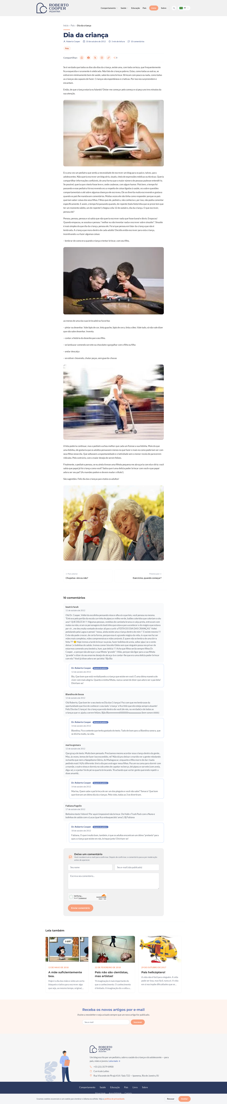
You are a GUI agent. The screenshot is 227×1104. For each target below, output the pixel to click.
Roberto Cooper (73, 41)
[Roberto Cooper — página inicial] (53, 8)
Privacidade (100, 1093)
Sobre (163, 8)
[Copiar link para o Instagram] (101, 57)
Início (65, 25)
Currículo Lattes (101, 1071)
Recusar (170, 1099)
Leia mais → (114, 1061)
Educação (135, 8)
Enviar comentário (80, 908)
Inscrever (138, 1022)
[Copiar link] (108, 57)
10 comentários (137, 41)
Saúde (123, 8)
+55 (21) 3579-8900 (103, 1066)
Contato (128, 1093)
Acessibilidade (115, 1093)
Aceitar (184, 1099)
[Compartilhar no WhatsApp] (81, 57)
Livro (153, 8)
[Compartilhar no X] (95, 57)
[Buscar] (173, 8)
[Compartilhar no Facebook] (88, 57)
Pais (144, 8)
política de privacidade (114, 1099)
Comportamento (108, 8)
